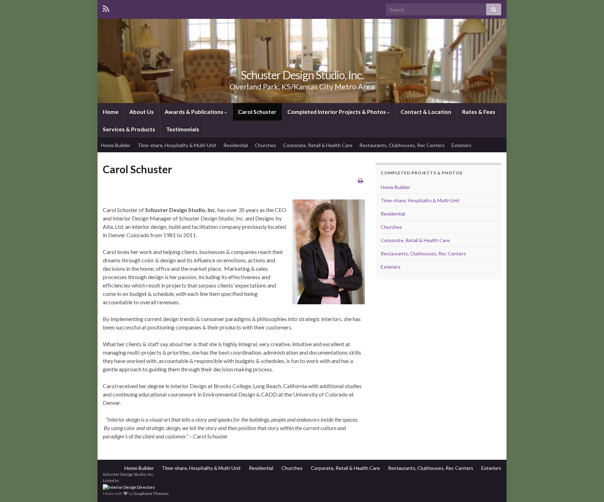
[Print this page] (360, 180)
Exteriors (462, 145)
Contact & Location (426, 111)
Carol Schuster (257, 111)
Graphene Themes (151, 493)
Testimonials (182, 129)
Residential (235, 145)
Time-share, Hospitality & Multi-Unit (176, 145)
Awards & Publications (194, 111)
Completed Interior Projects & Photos (337, 111)
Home (110, 111)
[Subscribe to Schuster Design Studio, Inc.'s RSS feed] (106, 7)
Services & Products (129, 129)
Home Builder (115, 145)
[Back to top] (588, 486)
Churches (265, 145)
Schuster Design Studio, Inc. (302, 75)
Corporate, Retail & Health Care (317, 145)
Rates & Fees (478, 111)
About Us (141, 111)
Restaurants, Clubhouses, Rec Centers (402, 145)
